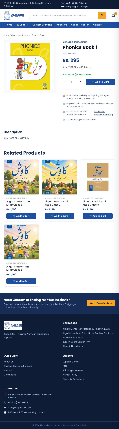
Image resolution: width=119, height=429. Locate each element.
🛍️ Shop (21, 24)
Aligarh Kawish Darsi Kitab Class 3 (18, 203)
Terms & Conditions (73, 379)
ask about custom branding (103, 113)
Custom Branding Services (18, 366)
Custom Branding (42, 24)
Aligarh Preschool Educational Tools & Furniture (88, 333)
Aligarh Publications (20, 35)
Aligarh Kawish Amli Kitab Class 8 (94, 203)
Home (9, 24)
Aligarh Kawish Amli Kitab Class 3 (18, 268)
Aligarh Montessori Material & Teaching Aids (86, 328)
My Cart (8, 370)
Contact (98, 24)
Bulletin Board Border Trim (76, 341)
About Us (62, 24)
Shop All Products (73, 346)
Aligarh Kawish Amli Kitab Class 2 (56, 203)
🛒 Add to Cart (100, 81)
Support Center (80, 24)
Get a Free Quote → (101, 303)
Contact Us (10, 374)
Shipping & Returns (73, 370)
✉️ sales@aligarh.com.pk (74, 6)
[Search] (102, 15)
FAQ (65, 366)
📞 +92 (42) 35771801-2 (73, 2)
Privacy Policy (70, 374)
